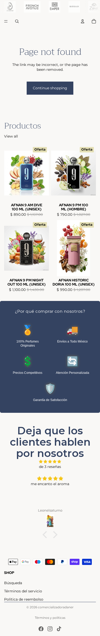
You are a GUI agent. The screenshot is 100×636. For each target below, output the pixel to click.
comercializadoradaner (56, 607)
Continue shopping (50, 88)
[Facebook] (41, 629)
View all (11, 136)
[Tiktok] (59, 629)
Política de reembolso (23, 599)
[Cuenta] (82, 21)
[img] (50, 461)
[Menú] (6, 21)
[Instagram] (50, 629)
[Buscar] (17, 21)
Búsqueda (13, 583)
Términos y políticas (50, 618)
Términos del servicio (23, 591)
